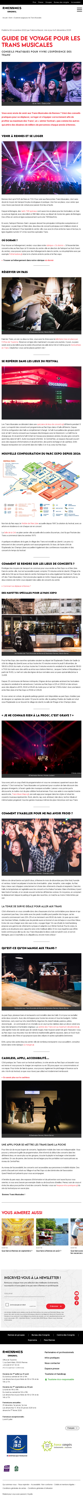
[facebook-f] (76, 1303)
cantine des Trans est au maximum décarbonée (57, 1027)
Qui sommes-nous (10, 1485)
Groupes (48, 2)
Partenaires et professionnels (59, 1352)
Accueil (5, 18)
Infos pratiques (52, 1357)
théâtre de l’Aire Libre (30, 523)
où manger (27, 1045)
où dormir (49, 260)
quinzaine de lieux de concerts (49, 424)
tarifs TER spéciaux (29, 211)
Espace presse (52, 1368)
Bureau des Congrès (41, 1335)
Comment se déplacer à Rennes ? (17, 586)
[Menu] (79, 9)
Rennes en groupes (16, 1335)
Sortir (10, 18)
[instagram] (76, 1298)
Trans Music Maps (19, 794)
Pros (34, 2)
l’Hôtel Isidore (14, 254)
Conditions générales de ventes (14, 1488)
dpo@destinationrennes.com (57, 1316)
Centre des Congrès (66, 1335)
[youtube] (76, 1293)
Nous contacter (52, 1363)
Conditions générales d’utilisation (40, 1488)
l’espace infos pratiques (66, 1185)
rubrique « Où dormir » (55, 245)
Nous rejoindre (23, 1485)
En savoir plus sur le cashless (16, 1077)
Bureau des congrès (61, 2)
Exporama (32, 1340)
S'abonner (54, 1306)
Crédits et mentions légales (64, 1485)
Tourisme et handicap (55, 1374)
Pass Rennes (49, 1340)
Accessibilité (75, 2)
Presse (40, 2)
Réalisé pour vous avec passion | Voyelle (18, 1494)
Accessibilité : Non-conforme (41, 1485)
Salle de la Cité (10, 532)
